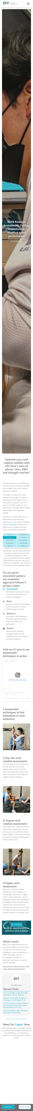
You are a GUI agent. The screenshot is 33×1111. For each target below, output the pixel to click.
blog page (13, 525)
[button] (28, 4)
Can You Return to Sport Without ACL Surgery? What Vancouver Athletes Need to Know (16, 1005)
